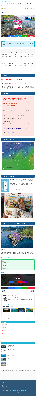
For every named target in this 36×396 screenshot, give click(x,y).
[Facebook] (27, 3)
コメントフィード (4, 386)
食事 (9, 3)
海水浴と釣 (5, 3)
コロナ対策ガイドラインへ (10, 132)
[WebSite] (10, 304)
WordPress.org (4, 387)
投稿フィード (4, 385)
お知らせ (16, 3)
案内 (13, 3)
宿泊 (11, 3)
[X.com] (16, 282)
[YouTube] (30, 3)
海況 (7, 3)
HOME (2, 5)
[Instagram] (31, 3)
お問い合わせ (21, 3)
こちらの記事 (6, 257)
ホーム (2, 3)
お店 (18, 3)
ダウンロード (25, 3)
